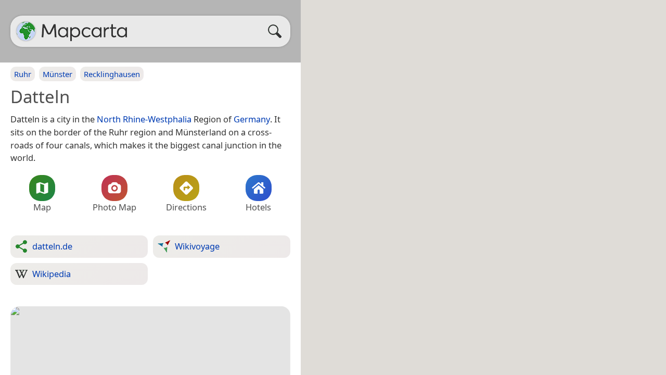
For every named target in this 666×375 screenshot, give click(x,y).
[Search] (277, 31)
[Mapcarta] (26, 31)
